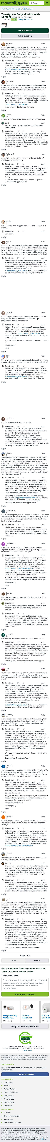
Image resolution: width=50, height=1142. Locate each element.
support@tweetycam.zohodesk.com (19, 568)
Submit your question (25, 994)
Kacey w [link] (9, 43)
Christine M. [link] (11, 510)
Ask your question (9, 975)
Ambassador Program (12, 1123)
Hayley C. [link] (9, 816)
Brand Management (11, 1116)
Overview (7, 1112)
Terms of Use (9, 1099)
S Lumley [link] (9, 715)
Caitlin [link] (8, 899)
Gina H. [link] (9, 453)
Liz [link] (6, 123)
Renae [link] (8, 221)
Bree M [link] (9, 853)
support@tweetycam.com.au (16, 69)
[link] (3, 44)
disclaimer (43, 1139)
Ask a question (25, 36)
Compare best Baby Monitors (24, 1026)
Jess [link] (7, 669)
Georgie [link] (9, 593)
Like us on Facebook (26, 1074)
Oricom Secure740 (27, 1016)
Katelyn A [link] (9, 81)
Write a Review (9, 1089)
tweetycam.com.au (25, 19)
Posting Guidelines (11, 1092)
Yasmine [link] (8, 603)
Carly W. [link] (9, 312)
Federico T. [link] (10, 154)
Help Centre (8, 1082)
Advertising (8, 1119)
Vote (43, 44)
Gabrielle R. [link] (10, 543)
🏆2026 (14, 19)
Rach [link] (7, 863)
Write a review (25, 30)
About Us (7, 1085)
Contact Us (8, 1106)
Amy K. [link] (8, 242)
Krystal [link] (8, 115)
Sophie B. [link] (9, 418)
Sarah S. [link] (9, 766)
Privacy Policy (9, 1102)
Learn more (27, 1050)
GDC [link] (7, 356)
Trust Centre (8, 1095)
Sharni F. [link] (9, 634)
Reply (3, 77)
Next (36, 960)
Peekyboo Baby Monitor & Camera (10, 1016)
